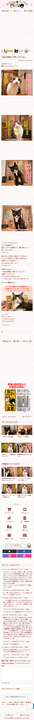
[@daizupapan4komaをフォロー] (10, 556)
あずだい (5, 416)
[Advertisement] (17, 30)
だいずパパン (6, 590)
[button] (30, 412)
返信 (27, 569)
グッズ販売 (29, 11)
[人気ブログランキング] (17, 332)
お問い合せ (10, 715)
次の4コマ (26, 341)
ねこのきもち (13, 416)
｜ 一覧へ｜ (17, 341)
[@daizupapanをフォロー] (10, 551)
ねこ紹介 (6, 11)
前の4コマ (7, 341)
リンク (17, 11)
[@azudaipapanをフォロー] (24, 551)
